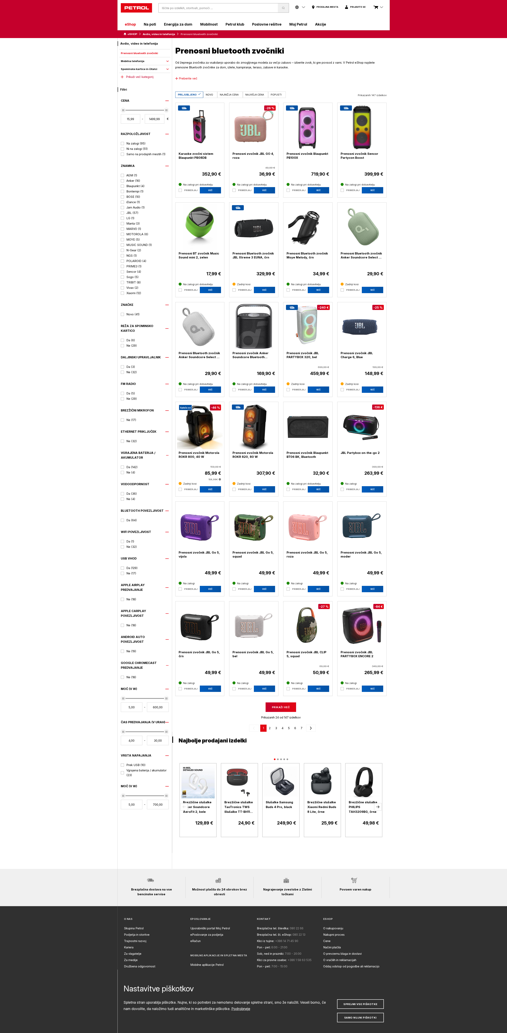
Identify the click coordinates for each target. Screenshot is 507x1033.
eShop (130, 24)
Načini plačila (332, 947)
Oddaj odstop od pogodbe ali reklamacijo (351, 966)
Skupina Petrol (134, 928)
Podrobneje (240, 1009)
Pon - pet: (264, 947)
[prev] (254, 728)
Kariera (128, 947)
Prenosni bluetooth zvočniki (139, 53)
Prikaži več (281, 707)
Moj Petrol (298, 24)
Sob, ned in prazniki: (270, 954)
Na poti (150, 24)
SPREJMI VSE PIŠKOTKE (360, 1004)
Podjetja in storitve (137, 934)
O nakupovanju (333, 928)
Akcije (320, 24)
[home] (136, 8)
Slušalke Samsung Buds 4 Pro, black (279, 804)
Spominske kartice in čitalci (139, 69)
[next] (310, 728)
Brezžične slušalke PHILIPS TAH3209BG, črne (363, 807)
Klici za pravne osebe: (272, 960)
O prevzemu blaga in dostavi (342, 954)
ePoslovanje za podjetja (206, 934)
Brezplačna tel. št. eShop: (274, 934)
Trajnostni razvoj (135, 941)
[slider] (123, 110)
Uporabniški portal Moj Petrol (210, 928)
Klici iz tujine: (265, 941)
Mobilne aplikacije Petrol (207, 965)
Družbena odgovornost (139, 966)
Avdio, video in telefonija (159, 34)
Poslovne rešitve (266, 24)
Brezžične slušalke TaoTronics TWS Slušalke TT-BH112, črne (238, 807)
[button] (184, 807)
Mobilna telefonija (132, 61)
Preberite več (188, 78)
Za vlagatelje (132, 954)
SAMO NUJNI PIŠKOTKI (360, 1017)
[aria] (130, 34)
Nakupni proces (334, 934)
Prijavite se (358, 7)
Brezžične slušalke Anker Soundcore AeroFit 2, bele (197, 807)
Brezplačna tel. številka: (273, 928)
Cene (327, 941)
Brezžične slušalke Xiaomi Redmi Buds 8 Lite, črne (321, 807)
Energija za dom (178, 24)
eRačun (195, 941)
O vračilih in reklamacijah (339, 960)
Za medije (131, 960)
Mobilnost (209, 24)
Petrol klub (235, 24)
